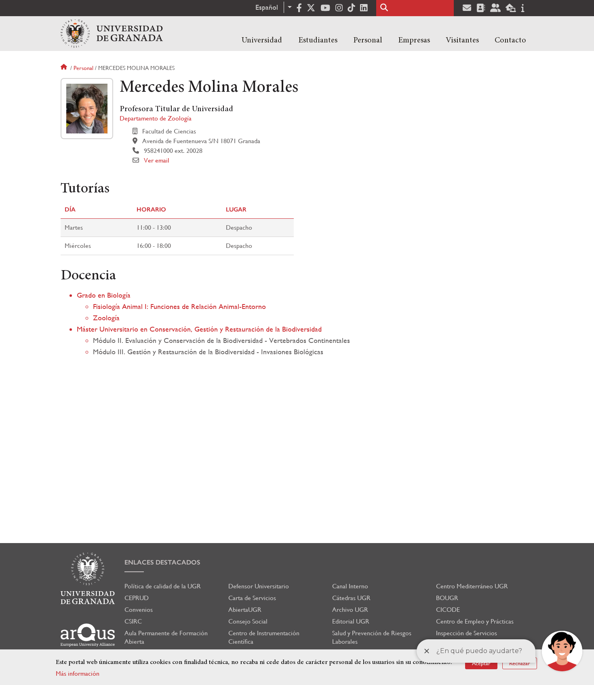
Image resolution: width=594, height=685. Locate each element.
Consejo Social (248, 621)
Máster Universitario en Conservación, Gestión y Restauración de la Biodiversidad (199, 329)
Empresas (414, 40)
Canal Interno (350, 586)
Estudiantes (317, 40)
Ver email (156, 160)
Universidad (262, 40)
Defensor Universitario (258, 586)
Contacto (510, 40)
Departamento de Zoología (156, 118)
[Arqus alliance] (88, 635)
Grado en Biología (104, 295)
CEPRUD (136, 598)
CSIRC (133, 621)
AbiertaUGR (244, 609)
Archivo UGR (350, 609)
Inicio (65, 68)
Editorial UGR (350, 621)
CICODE (448, 609)
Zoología (106, 317)
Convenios (138, 609)
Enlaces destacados (162, 562)
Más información (77, 673)
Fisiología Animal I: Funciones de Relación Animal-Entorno (179, 306)
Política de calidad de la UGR (162, 586)
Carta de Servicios (252, 598)
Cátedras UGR (351, 598)
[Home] (112, 33)
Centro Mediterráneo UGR (472, 586)
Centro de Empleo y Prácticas (475, 621)
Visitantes (462, 40)
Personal (367, 40)
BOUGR (447, 598)
